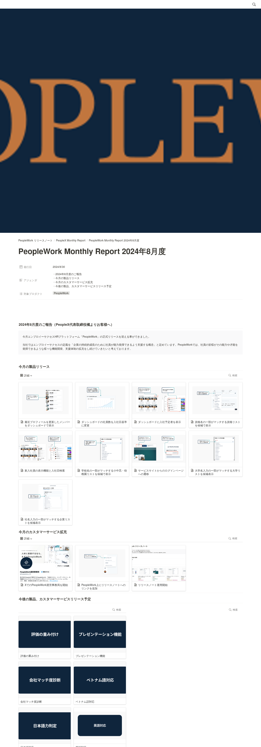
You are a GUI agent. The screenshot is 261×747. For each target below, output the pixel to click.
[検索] (254, 4)
